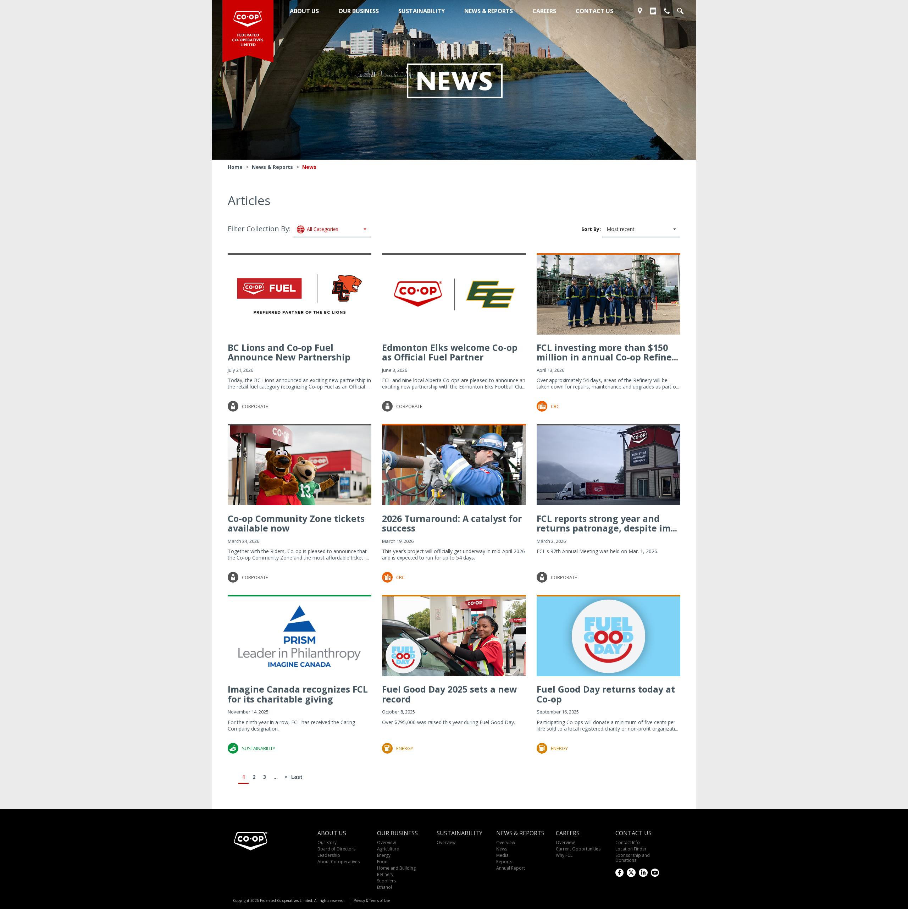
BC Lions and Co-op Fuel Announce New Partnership (289, 352)
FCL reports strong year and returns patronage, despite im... (607, 523)
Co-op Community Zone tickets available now (296, 523)
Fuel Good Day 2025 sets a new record (449, 694)
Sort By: (608, 228)
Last (296, 776)
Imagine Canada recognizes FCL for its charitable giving (298, 694)
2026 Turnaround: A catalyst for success (452, 523)
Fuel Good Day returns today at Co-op (606, 694)
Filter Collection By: (283, 228)
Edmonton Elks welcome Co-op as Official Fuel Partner (449, 352)
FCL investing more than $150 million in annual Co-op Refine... (607, 352)
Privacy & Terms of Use (372, 900)
